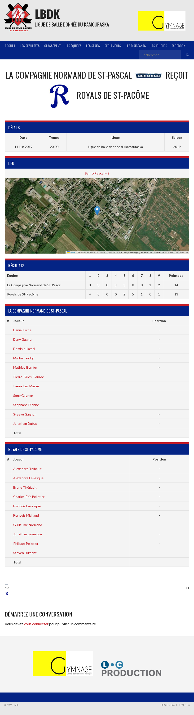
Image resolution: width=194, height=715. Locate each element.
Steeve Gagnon (24, 414)
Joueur (18, 321)
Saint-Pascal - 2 (97, 173)
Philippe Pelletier (25, 543)
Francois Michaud (26, 515)
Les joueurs (158, 45)
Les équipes (73, 45)
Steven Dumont (25, 553)
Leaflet (72, 252)
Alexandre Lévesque (28, 478)
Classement (52, 45)
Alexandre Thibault (27, 469)
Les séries (93, 45)
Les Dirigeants (136, 45)
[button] (97, 211)
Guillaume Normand (27, 525)
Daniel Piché (22, 330)
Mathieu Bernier (25, 367)
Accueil (10, 45)
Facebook (178, 45)
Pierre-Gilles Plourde (28, 377)
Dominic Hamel (24, 349)
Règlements (113, 45)
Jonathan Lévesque (27, 534)
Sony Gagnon (23, 395)
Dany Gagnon (23, 339)
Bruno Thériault (25, 487)
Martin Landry (23, 358)
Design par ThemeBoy (175, 704)
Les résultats (30, 45)
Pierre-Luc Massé (26, 386)
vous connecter (36, 623)
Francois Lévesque (27, 506)
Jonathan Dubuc (25, 423)
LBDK (47, 13)
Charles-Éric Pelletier (28, 497)
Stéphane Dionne (26, 405)
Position (159, 321)
